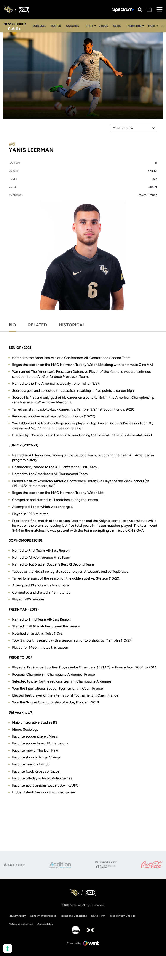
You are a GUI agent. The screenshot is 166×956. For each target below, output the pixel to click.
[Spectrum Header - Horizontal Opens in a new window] (123, 10)
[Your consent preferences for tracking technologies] (7, 948)
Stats (89, 25)
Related (37, 324)
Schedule (39, 25)
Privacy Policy (17, 915)
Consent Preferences (43, 915)
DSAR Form (98, 915)
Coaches (72, 25)
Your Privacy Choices (123, 915)
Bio (12, 324)
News (117, 25)
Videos (103, 25)
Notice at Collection (21, 924)
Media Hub (134, 25)
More (152, 25)
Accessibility (45, 924)
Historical (72, 324)
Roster (56, 25)
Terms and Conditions (74, 915)
